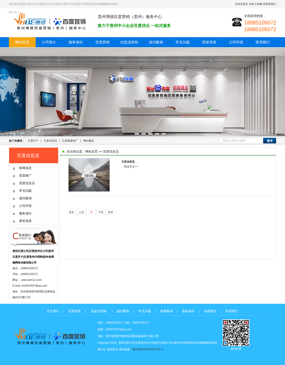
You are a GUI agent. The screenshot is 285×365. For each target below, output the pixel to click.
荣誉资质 (209, 42)
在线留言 (210, 311)
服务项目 (76, 42)
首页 (71, 212)
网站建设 (88, 140)
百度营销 (102, 42)
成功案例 (156, 42)
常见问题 (182, 42)
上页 (81, 212)
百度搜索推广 (70, 140)
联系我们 (270, 4)
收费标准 (166, 311)
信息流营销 (129, 42)
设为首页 (242, 4)
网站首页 (22, 42)
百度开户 (33, 140)
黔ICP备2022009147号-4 (147, 349)
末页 (110, 212)
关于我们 (53, 311)
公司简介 (49, 42)
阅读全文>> (131, 166)
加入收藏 (256, 4)
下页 (101, 212)
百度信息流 (50, 140)
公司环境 (236, 42)
